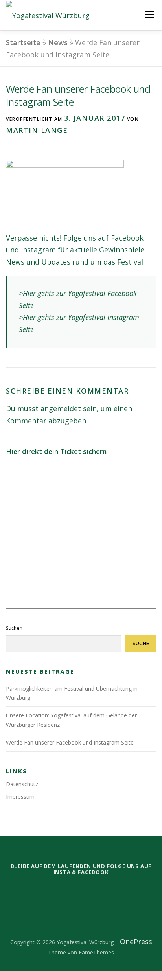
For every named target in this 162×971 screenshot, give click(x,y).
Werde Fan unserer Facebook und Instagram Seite (70, 742)
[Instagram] (92, 888)
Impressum (20, 796)
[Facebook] (70, 888)
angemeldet (60, 408)
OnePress (136, 941)
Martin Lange (37, 130)
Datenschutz (22, 784)
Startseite (23, 42)
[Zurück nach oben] (81, 922)
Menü (149, 14)
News (58, 42)
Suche (141, 643)
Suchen (14, 628)
